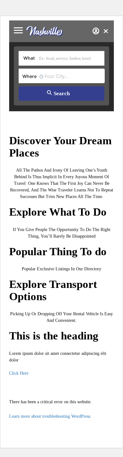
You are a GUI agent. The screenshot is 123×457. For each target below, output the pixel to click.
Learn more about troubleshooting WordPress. (50, 416)
